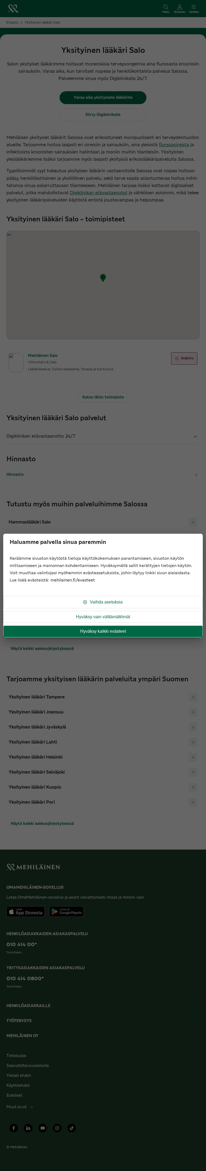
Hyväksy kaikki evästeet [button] (103, 631)
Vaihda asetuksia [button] (106, 602)
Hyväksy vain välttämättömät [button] (103, 616)
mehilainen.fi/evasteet (72, 580)
